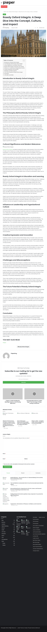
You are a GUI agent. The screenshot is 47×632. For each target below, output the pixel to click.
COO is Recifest (35, 521)
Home (4, 11)
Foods (4, 543)
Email (4, 458)
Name (4, 453)
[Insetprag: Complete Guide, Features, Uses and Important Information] (19, 532)
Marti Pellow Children (36, 540)
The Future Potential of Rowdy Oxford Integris (13, 72)
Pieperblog (7, 27)
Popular (8, 473)
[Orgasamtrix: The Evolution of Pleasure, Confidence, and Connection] (6, 505)
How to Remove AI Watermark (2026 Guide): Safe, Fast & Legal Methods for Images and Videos (23, 422)
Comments (38, 473)
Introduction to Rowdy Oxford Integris (11, 62)
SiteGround (37, 627)
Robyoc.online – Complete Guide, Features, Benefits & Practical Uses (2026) (38, 422)
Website (26, 458)
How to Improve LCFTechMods (38, 525)
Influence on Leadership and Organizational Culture (14, 67)
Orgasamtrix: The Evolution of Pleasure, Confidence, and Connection (25, 503)
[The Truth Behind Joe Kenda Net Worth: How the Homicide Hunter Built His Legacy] (6, 484)
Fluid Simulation (35, 523)
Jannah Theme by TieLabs (22, 627)
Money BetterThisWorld (37, 544)
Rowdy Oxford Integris (7, 149)
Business (3, 522)
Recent (22, 473)
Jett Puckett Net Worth (37, 531)
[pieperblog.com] (9, 2)
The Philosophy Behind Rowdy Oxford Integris (13, 63)
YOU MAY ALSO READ (9, 74)
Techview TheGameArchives (38, 548)
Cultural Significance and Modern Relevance (13, 65)
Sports (3, 535)
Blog (2, 520)
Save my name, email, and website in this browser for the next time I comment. (19, 464)
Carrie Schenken (36, 519)
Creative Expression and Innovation (11, 69)
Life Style (3, 531)
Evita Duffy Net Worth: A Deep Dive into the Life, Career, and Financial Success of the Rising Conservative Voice (25, 489)
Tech (7, 11)
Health (3, 529)
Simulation (4, 533)
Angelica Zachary (42, 517)
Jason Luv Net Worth (36, 529)
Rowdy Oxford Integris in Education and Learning (14, 66)
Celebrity (3, 524)
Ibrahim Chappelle (36, 527)
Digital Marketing (5, 526)
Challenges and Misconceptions (10, 70)
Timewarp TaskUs (36, 550)
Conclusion (6, 73)
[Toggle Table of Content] (23, 61)
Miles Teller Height (36, 542)
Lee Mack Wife (35, 536)
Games (4, 545)
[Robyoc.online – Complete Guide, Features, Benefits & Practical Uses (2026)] (38, 416)
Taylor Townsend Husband (37, 546)
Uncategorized (4, 539)
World (3, 541)
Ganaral (3, 527)
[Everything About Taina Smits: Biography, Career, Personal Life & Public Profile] (23, 527)
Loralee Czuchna (36, 538)
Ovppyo (4, 342)
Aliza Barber (35, 517)
